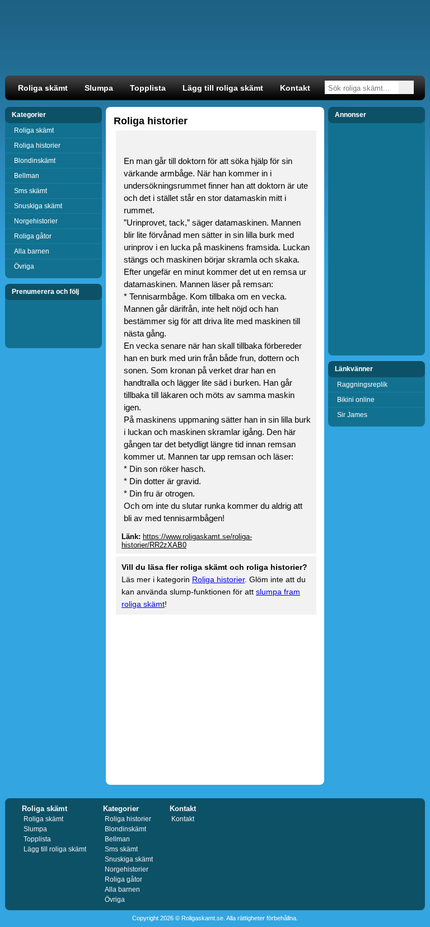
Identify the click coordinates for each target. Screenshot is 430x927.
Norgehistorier (36, 221)
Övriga (24, 266)
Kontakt (295, 88)
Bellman (26, 176)
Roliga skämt (43, 88)
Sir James (352, 415)
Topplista (148, 88)
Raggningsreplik (362, 384)
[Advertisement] (215, 698)
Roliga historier (37, 145)
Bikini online (356, 400)
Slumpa (99, 88)
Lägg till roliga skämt (223, 88)
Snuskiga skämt (38, 206)
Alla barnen (31, 251)
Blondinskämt (34, 161)
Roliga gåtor (33, 236)
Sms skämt (30, 191)
